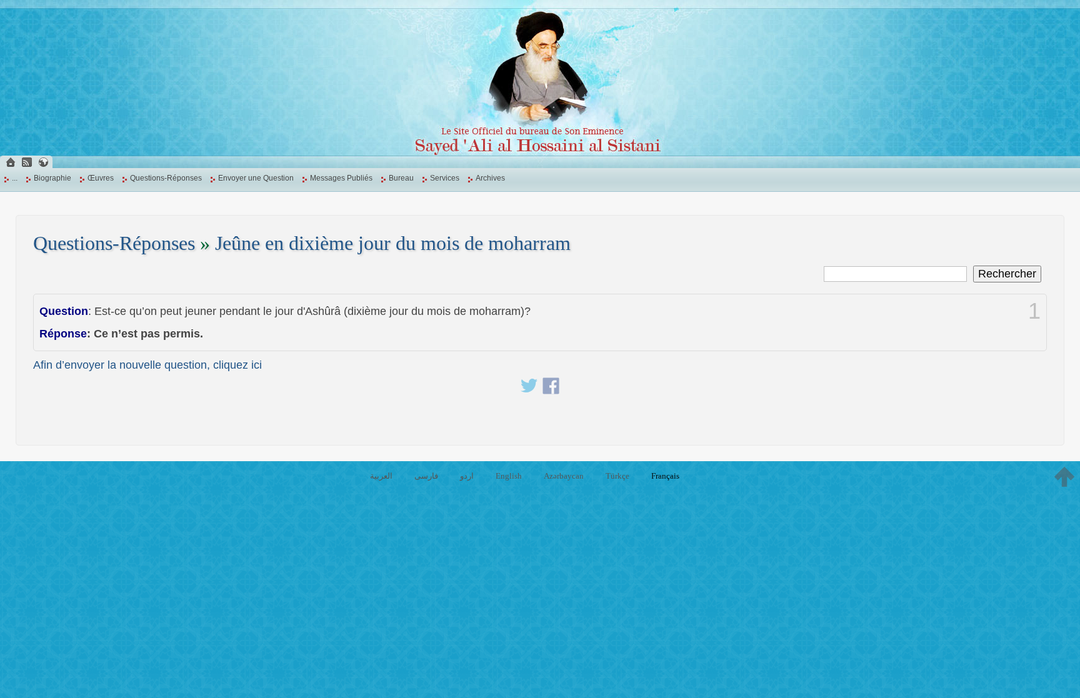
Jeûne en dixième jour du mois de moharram (393, 243)
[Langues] (43, 162)
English (509, 476)
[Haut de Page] (1064, 477)
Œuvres (101, 178)
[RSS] (27, 162)
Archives (490, 178)
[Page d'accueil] (11, 162)
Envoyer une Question (256, 178)
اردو (467, 476)
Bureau (401, 178)
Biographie (52, 178)
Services (444, 178)
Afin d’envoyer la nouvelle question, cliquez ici (147, 365)
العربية (381, 476)
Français (665, 476)
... (15, 178)
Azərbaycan (564, 476)
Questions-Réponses (166, 178)
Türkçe (617, 476)
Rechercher (1007, 273)
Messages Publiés (341, 178)
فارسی (426, 476)
